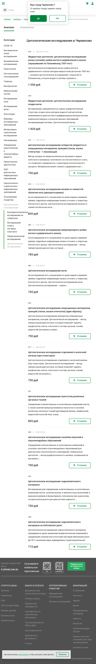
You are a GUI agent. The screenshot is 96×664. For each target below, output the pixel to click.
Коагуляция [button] (9, 114)
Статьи (28, 643)
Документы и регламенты (31, 637)
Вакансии (77, 623)
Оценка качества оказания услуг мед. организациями (82, 639)
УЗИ (3, 600)
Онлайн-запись (8, 620)
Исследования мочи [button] (10, 108)
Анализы (17, 19)
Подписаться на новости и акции (76, 566)
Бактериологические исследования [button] (11, 53)
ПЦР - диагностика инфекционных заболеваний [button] (11, 174)
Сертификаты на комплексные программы (32, 614)
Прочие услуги (7, 615)
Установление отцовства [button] (10, 198)
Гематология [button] (10, 69)
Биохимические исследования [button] (11, 62)
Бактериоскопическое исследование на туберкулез (17, 215)
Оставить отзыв (80, 647)
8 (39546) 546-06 (9, 569)
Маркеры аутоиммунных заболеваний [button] (11, 122)
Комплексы (27, 27)
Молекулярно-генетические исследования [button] (10, 132)
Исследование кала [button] (10, 100)
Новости (77, 618)
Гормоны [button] (8, 81)
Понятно (62, 654)
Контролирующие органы (81, 630)
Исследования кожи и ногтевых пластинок (14, 227)
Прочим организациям (59, 601)
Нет (57, 18)
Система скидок (32, 598)
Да (38, 18)
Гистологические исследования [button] (11, 75)
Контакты (77, 595)
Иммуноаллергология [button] (11, 92)
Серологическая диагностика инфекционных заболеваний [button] (11, 187)
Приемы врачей (8, 610)
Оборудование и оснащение (80, 612)
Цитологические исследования (15, 245)
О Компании (78, 590)
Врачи (76, 605)
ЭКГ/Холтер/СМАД (10, 605)
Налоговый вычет (33, 630)
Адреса (76, 600)
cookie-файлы (23, 655)
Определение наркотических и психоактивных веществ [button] (11, 151)
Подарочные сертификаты (31, 605)
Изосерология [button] (10, 86)
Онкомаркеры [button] (10, 140)
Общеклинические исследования (15, 237)
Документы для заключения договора (35, 592)
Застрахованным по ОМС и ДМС (34, 624)
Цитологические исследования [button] (11, 206)
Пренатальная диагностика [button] (10, 163)
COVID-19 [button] (8, 46)
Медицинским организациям (55, 595)
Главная (7, 19)
